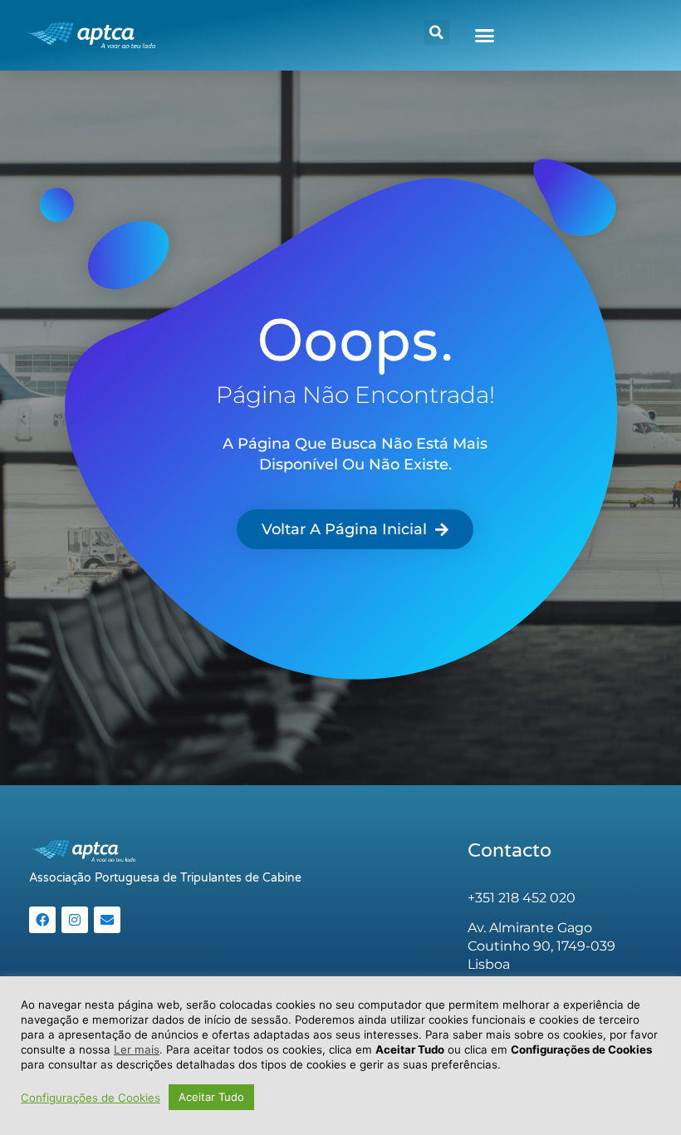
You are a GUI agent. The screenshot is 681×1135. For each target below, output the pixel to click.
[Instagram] (74, 920)
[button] (436, 32)
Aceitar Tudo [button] (211, 1096)
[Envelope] (107, 920)
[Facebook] (42, 920)
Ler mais (136, 1049)
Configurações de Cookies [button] (90, 1097)
